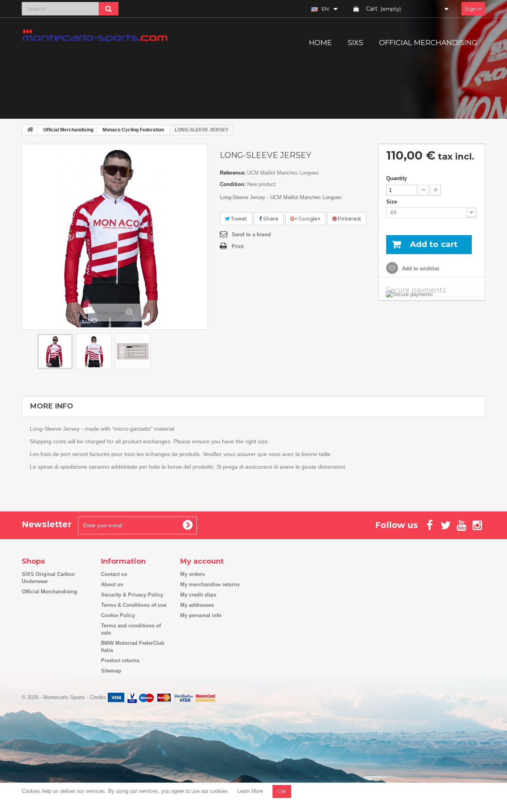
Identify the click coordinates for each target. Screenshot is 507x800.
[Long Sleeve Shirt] (55, 351)
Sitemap (111, 671)
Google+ (308, 218)
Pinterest (349, 218)
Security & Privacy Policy (132, 595)
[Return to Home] (30, 130)
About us (112, 584)
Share (270, 218)
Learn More (250, 791)
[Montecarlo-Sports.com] (95, 35)
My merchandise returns (210, 584)
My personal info (200, 615)
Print (238, 246)
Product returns (120, 660)
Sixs (355, 42)
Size (392, 202)
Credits (98, 697)
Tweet (238, 218)
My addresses (197, 605)
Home (320, 42)
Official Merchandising (428, 42)
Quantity (396, 178)
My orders (192, 574)
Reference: (233, 173)
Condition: (233, 184)
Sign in (473, 9)
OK (282, 791)
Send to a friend (251, 235)
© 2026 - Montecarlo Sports (54, 697)
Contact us (114, 574)
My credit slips (198, 595)
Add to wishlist (419, 269)
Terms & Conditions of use (133, 605)
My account (202, 561)
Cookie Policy (118, 615)
